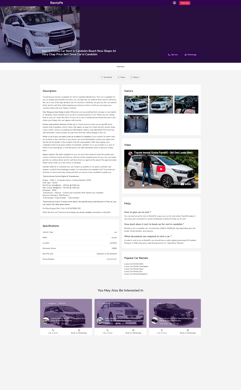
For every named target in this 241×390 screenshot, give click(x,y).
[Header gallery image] (40, 34)
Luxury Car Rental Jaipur (134, 269)
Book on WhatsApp (79, 333)
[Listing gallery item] (136, 105)
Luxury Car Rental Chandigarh (136, 266)
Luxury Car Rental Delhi (133, 264)
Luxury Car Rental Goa (133, 271)
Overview (120, 66)
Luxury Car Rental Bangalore (135, 274)
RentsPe (56, 3)
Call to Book (53, 333)
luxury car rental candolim (81, 212)
